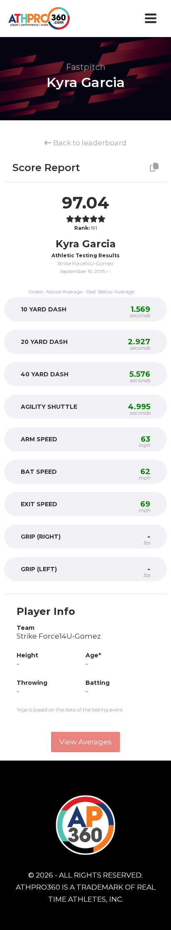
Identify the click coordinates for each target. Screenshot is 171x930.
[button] (85, 742)
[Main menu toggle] (151, 18)
